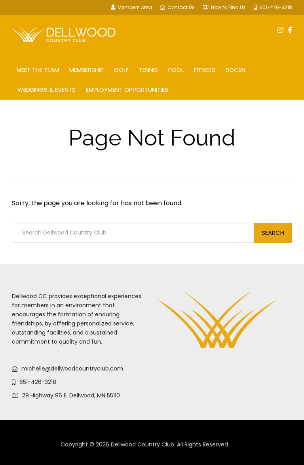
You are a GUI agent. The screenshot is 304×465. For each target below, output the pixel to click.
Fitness (204, 70)
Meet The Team (38, 70)
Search (273, 233)
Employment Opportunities (127, 89)
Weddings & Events (46, 89)
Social (236, 70)
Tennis (148, 70)
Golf (121, 70)
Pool (176, 70)
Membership (86, 70)
